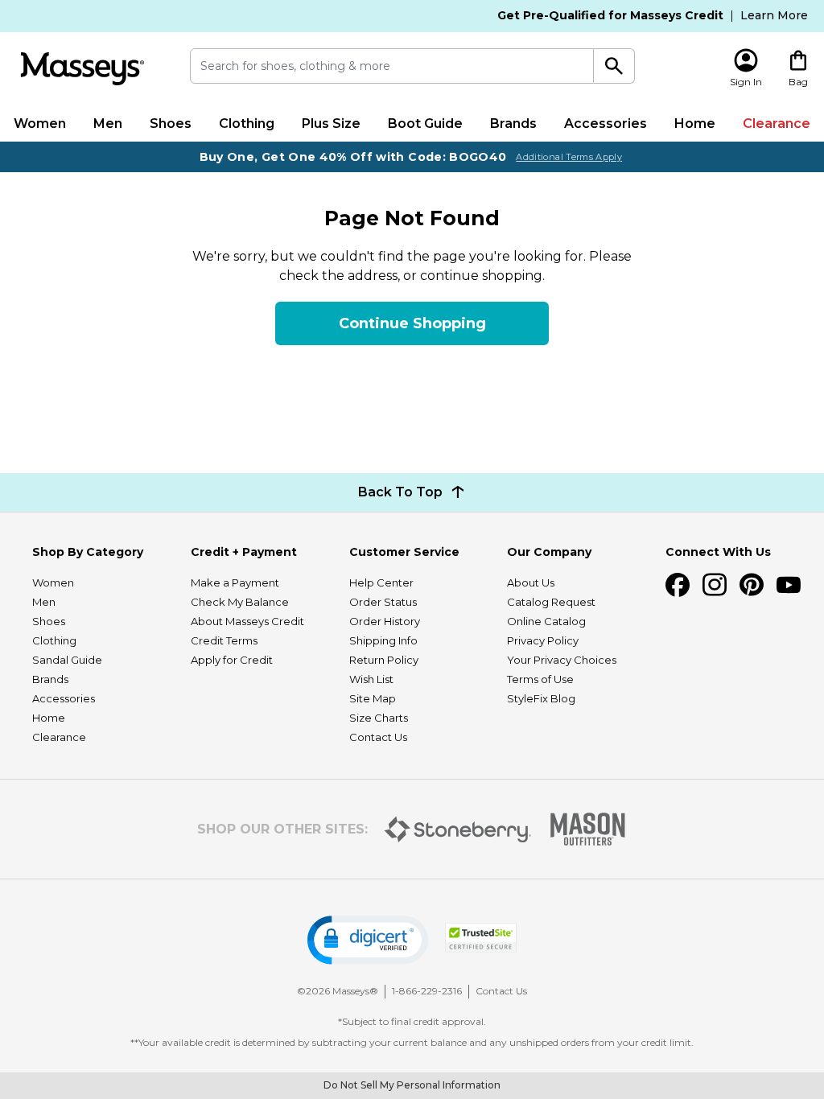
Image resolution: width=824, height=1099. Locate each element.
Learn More (774, 15)
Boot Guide (425, 123)
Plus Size (331, 123)
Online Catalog (546, 621)
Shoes (171, 123)
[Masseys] (82, 68)
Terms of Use (540, 679)
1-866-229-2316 (427, 991)
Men (107, 123)
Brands (513, 123)
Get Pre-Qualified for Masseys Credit (610, 15)
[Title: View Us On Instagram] (714, 585)
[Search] (614, 66)
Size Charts (378, 717)
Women (40, 123)
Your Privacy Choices (561, 659)
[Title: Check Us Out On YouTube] (789, 585)
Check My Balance (240, 601)
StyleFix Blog (541, 698)
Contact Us (378, 737)
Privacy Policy (543, 640)
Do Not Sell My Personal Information (412, 1085)
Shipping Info (383, 640)
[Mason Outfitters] (587, 829)
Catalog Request (551, 601)
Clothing (246, 123)
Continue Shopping (412, 323)
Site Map (372, 698)
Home (694, 123)
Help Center (381, 582)
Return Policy (383, 659)
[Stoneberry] (457, 829)
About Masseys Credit (247, 621)
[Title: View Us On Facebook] (677, 585)
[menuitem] (40, 124)
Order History (384, 621)
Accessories (605, 123)
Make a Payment (235, 582)
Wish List (371, 679)
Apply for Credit (232, 659)
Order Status (383, 601)
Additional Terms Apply (569, 157)
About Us (530, 582)
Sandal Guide (67, 659)
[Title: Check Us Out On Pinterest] (752, 585)
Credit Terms (224, 640)
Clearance (776, 123)
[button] (367, 940)
